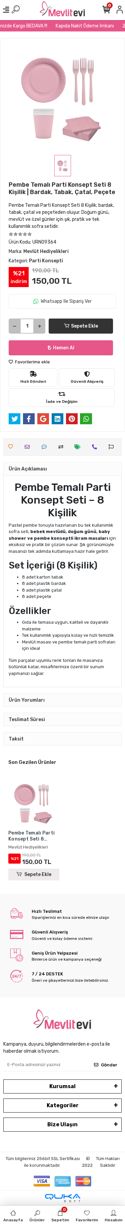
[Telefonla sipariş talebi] (96, 447)
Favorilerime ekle (32, 361)
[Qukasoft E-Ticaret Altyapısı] (62, 1198)
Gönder (109, 1064)
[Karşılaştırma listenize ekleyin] (62, 447)
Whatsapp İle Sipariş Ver (66, 301)
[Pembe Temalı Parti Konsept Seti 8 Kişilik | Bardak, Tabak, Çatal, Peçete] (33, 802)
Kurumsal (62, 1086)
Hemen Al (63, 348)
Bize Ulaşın (62, 1124)
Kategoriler (63, 1105)
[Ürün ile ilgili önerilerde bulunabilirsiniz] (113, 447)
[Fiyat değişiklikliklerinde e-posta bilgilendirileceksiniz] (79, 447)
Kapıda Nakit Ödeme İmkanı (82, 26)
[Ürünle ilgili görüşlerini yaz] (46, 447)
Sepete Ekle (84, 326)
